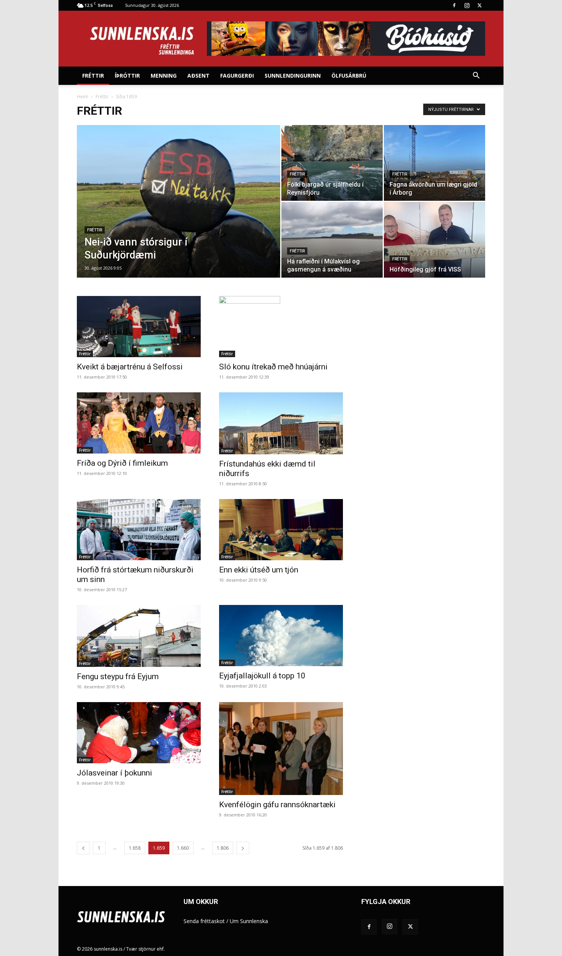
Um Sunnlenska (249, 921)
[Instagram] (467, 5)
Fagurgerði (237, 75)
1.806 (223, 848)
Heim (82, 96)
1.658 (135, 848)
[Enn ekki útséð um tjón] (281, 529)
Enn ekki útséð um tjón (258, 569)
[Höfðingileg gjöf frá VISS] (434, 240)
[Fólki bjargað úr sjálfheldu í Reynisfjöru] (332, 163)
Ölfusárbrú (348, 75)
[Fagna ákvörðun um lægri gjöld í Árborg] (434, 163)
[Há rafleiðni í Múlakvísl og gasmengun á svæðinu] (332, 240)
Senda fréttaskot (204, 921)
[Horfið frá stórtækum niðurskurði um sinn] (139, 529)
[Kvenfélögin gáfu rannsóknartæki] (281, 748)
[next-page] (242, 848)
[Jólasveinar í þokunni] (139, 732)
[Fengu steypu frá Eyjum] (139, 636)
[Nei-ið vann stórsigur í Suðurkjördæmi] (178, 213)
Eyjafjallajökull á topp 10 (262, 675)
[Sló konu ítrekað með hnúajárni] (281, 326)
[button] (476, 76)
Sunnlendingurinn (293, 75)
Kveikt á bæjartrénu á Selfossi (130, 366)
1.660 (183, 848)
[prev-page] (83, 848)
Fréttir (93, 75)
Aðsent (198, 75)
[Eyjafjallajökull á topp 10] (281, 635)
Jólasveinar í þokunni (114, 772)
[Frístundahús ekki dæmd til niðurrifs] (281, 423)
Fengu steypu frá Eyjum (118, 676)
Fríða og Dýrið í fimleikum (122, 463)
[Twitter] (479, 5)
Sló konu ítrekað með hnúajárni (273, 366)
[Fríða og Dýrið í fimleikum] (139, 423)
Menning (164, 75)
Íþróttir (127, 75)
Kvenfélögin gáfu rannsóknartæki (277, 804)
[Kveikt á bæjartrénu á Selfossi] (139, 326)
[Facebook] (454, 5)
